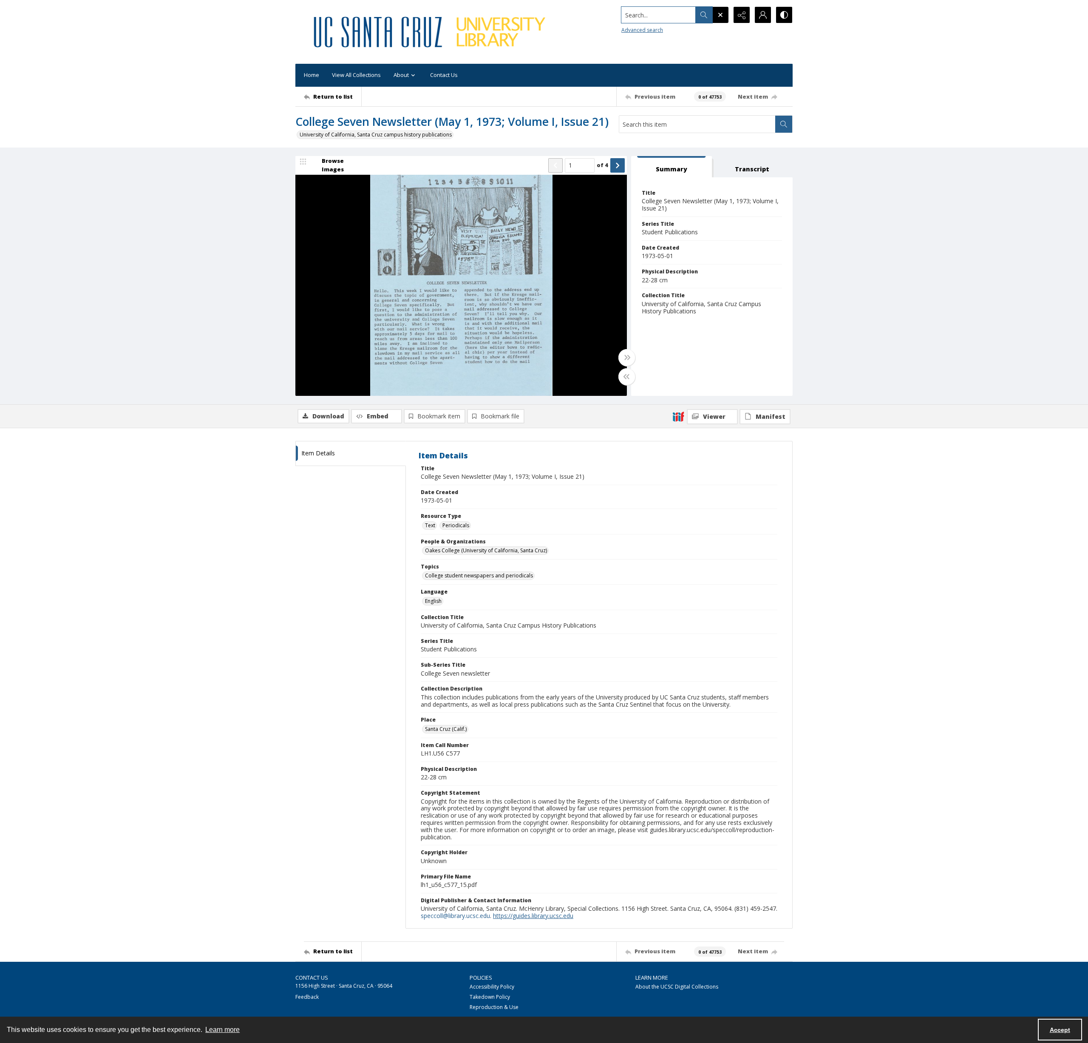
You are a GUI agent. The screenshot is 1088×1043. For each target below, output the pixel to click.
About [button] (401, 75)
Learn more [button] (222, 1029)
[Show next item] (617, 165)
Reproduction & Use (494, 1007)
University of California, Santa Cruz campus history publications (376, 134)
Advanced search (642, 30)
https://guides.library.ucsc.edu (533, 916)
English (433, 601)
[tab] (671, 167)
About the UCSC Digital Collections (676, 986)
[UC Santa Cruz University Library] (431, 32)
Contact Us (444, 75)
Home (311, 75)
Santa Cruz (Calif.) (446, 729)
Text (430, 525)
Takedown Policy (490, 996)
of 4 (602, 165)
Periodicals (455, 525)
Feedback (307, 996)
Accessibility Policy (492, 986)
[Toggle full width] (626, 357)
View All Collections (356, 75)
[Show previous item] (555, 165)
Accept (1060, 1029)
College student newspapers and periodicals (479, 575)
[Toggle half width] (626, 376)
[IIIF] (678, 416)
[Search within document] (783, 124)
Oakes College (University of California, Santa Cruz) (486, 550)
